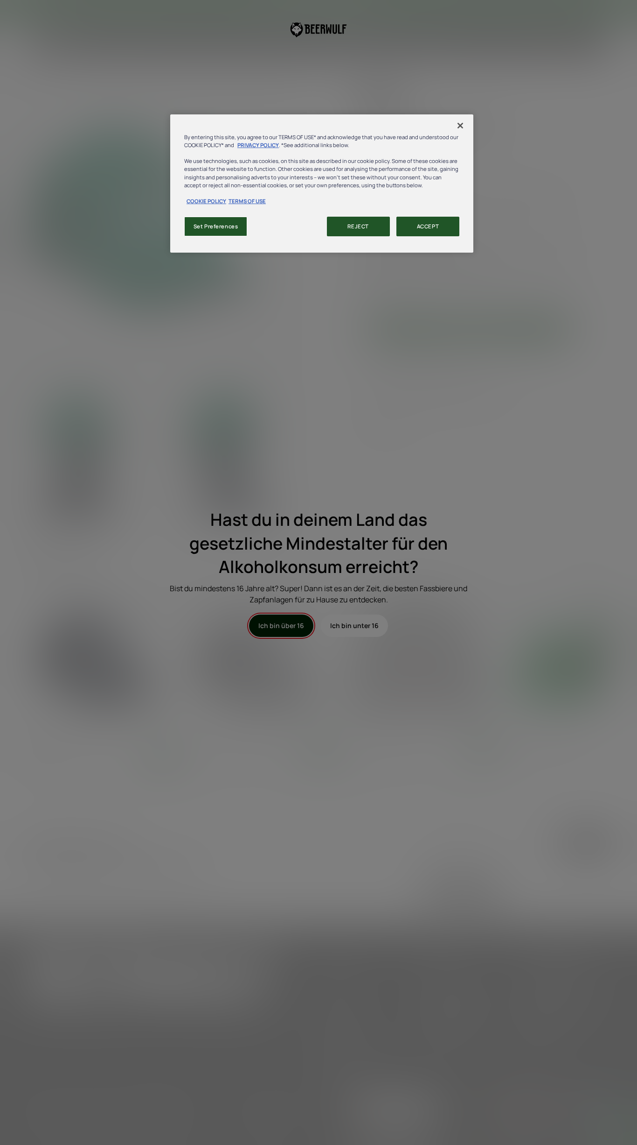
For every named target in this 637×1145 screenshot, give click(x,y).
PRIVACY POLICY (258, 144)
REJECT (357, 226)
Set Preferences (216, 226)
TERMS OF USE (247, 201)
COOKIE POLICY (206, 201)
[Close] (460, 125)
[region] (321, 183)
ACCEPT (428, 226)
